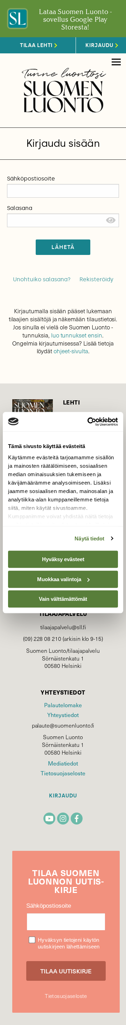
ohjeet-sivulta (71, 351)
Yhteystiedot (62, 714)
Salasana (19, 208)
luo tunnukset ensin (76, 335)
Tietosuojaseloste (63, 773)
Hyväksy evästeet (63, 559)
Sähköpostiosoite (31, 178)
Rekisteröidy (96, 279)
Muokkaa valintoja (59, 579)
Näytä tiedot (89, 538)
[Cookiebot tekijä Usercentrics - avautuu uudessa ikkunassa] (89, 421)
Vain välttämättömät (63, 599)
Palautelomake (63, 705)
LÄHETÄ (63, 247)
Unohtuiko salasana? (42, 279)
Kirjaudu (63, 796)
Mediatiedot (63, 763)
